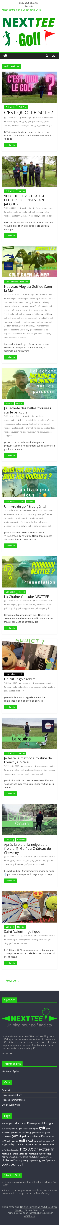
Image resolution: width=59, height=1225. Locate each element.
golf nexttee (37, 121)
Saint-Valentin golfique (22, 931)
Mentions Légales (10, 1071)
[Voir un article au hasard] (54, 56)
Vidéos (22, 191)
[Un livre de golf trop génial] (29, 468)
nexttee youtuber (11, 432)
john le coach (33, 1144)
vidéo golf (25, 125)
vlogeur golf (44, 608)
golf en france (10, 318)
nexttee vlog (49, 428)
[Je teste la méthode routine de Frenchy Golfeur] (29, 719)
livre (48, 687)
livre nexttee (9, 518)
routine (16, 774)
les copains (43, 1144)
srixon (49, 432)
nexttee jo (38, 428)
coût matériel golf (44, 306)
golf (29, 121)
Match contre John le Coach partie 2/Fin (21, 9)
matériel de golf (30, 333)
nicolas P (44, 1157)
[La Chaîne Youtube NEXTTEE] (29, 558)
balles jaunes (18, 302)
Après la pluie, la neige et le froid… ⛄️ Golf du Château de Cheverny (27, 848)
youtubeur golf (45, 125)
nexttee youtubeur (28, 432)
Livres (21, 501)
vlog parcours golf (30, 608)
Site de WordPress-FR (12, 1104)
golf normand (30, 322)
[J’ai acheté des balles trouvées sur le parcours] (29, 369)
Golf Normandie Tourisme (17, 281)
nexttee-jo (26, 117)
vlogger (45, 522)
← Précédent (10, 980)
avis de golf (11, 298)
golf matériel (12, 1141)
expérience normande (33, 310)
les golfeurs (17, 333)
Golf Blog (23, 107)
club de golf (16, 306)
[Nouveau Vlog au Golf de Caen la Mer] (29, 248)
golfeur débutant (11, 329)
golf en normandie (25, 318)
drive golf (19, 310)
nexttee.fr (16, 125)
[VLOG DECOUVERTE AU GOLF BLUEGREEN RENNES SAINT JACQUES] (29, 157)
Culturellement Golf (14, 674)
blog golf (22, 121)
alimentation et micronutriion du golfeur (24, 514)
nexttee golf (22, 1153)
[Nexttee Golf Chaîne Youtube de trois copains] (5, 56)
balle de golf (12, 121)
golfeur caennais (41, 325)
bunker (37, 302)
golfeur (46, 121)
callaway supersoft (39, 939)
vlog (10, 608)
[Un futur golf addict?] (29, 640)
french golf (8, 314)
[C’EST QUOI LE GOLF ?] (29, 73)
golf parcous (42, 322)
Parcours (21, 839)
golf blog (47, 314)
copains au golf (29, 306)
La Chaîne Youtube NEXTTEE (26, 596)
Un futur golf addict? (20, 679)
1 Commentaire (45, 294)
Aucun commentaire (44, 117)
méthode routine (11, 337)
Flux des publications (12, 1094)
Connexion (7, 1090)
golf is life (45, 318)
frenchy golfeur (13, 770)
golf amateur (24, 314)
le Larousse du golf (37, 687)
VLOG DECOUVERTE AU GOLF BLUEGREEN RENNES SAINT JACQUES (26, 200)
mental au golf (44, 333)
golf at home (36, 314)
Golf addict (10, 107)
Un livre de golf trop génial (25, 506)
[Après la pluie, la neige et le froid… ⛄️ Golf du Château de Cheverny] (29, 806)
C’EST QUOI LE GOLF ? (28, 112)
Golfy (10, 1144)
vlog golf (34, 125)
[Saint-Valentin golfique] (29, 893)
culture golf (9, 310)
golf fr (36, 318)
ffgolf (47, 310)
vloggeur (8, 526)
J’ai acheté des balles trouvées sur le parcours (27, 410)
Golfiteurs (24, 329)
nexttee (7, 125)
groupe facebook (36, 329)
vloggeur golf (18, 526)
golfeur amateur (26, 325)
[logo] (29, 1006)
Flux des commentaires (13, 1099)
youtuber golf (31, 526)
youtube (51, 1160)
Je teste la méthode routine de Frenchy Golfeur (28, 760)
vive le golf (19, 1161)
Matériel (9, 403)
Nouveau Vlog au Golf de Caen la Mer (28, 288)
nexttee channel (26, 428)
